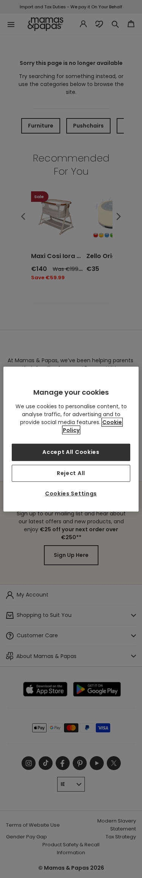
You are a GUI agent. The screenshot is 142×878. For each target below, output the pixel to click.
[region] (70, 438)
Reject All (71, 473)
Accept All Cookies (71, 452)
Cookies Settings (71, 493)
